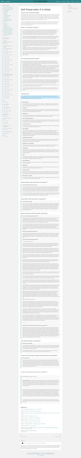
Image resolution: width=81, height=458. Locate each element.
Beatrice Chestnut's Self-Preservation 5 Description (8, 30)
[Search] (34, 1)
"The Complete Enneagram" (32, 425)
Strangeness (5, 21)
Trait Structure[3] (6, 10)
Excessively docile (6, 16)
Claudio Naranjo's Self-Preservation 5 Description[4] (8, 28)
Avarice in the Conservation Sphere (8, 7)
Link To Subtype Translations (35, 421)
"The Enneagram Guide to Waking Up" (34, 419)
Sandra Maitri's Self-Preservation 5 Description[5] (8, 29)
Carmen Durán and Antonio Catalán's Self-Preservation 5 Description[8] (8, 33)
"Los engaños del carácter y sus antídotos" (38, 423)
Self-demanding (6, 23)
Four (32, 351)
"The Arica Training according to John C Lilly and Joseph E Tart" (31, 409)
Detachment (5, 14)
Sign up (73, 1)
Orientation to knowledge (7, 20)
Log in (78, 1)
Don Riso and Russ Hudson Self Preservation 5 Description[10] (8, 34)
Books (69, 1)
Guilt (4, 22)
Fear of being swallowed (7, 15)
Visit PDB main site (23, 431)
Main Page (58, 1)
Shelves (64, 1)
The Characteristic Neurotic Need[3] (8, 9)
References (5, 35)
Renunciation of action (7, 27)
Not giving (5, 13)
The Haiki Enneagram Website (26, 421)
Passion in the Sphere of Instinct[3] (8, 8)
